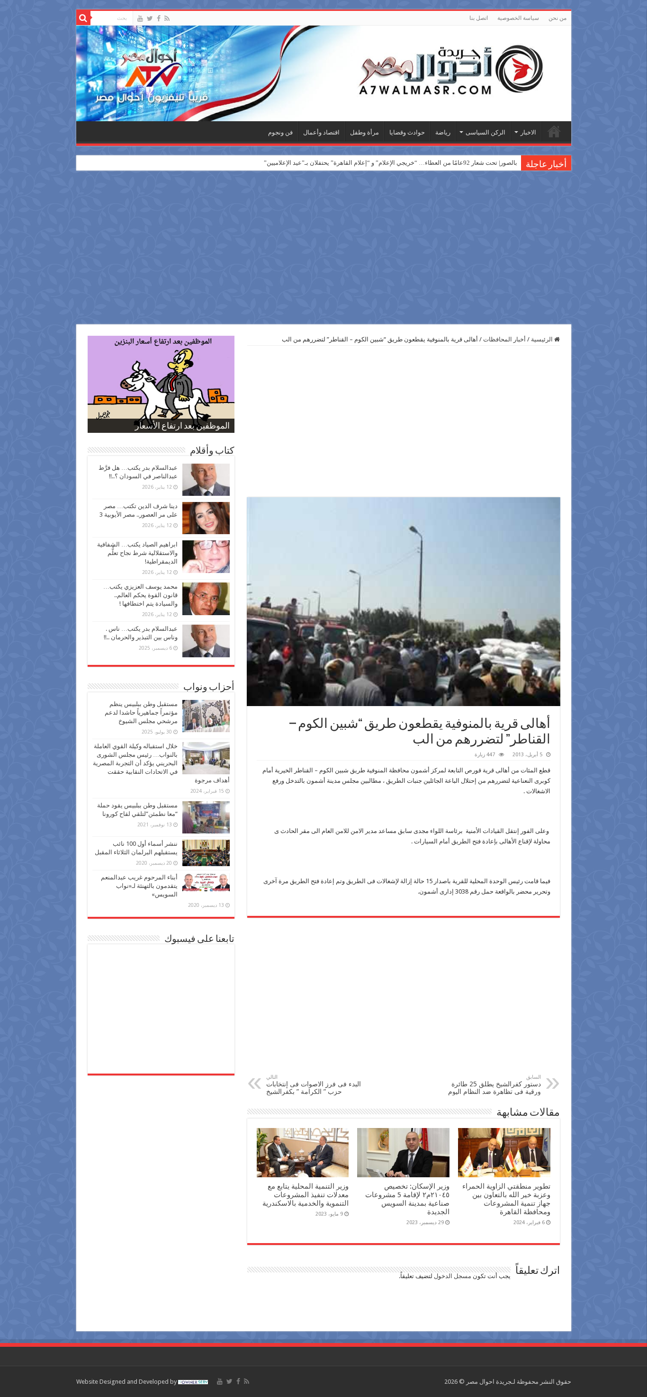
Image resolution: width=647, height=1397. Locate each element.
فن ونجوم (280, 132)
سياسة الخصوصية (518, 18)
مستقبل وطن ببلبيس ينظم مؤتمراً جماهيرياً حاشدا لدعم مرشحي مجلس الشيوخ (141, 712)
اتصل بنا (478, 18)
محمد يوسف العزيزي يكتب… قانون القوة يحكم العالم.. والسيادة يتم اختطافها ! (140, 595)
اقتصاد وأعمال (321, 132)
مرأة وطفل (364, 132)
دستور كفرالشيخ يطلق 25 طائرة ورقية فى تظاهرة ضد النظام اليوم (494, 1084)
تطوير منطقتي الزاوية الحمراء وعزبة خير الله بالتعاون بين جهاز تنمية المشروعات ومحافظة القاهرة (506, 1199)
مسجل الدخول (452, 1276)
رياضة (442, 132)
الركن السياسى (485, 132)
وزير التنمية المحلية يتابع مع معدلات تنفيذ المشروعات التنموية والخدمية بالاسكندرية (305, 1195)
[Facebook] (159, 18)
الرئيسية (554, 131)
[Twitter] (150, 18)
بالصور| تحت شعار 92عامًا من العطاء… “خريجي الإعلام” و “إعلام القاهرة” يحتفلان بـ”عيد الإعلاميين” (390, 162)
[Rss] (167, 18)
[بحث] (83, 18)
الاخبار (528, 132)
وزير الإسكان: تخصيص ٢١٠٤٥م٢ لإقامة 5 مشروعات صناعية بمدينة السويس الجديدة (407, 1199)
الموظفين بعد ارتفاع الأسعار (182, 426)
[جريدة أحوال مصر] (323, 73)
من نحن (557, 18)
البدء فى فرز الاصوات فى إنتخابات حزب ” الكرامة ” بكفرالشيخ (313, 1084)
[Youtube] (140, 18)
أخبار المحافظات (504, 339)
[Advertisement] (323, 248)
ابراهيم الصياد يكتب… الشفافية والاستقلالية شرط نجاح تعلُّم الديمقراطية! (137, 553)
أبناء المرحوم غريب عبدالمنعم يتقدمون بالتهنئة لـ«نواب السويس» (139, 886)
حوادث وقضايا (407, 132)
